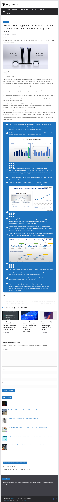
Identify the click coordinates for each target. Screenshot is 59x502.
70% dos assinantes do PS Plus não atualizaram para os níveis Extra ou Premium (16, 302)
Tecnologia (15, 9)
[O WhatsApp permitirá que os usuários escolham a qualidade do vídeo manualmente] (10, 312)
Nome (4, 369)
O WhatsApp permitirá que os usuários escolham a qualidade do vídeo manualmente (10, 325)
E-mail (4, 376)
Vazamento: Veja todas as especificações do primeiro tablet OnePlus (47, 325)
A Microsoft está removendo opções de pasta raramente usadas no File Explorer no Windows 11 (29, 326)
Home (8, 9)
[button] (29, 10)
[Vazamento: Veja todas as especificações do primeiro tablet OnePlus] (48, 312)
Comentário (5, 349)
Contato (9, 13)
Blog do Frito (13, 34)
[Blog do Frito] (3, 11)
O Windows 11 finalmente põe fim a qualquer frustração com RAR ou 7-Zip (43, 302)
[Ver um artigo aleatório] (55, 11)
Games (34, 9)
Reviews (42, 9)
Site (3, 383)
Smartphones (24, 9)
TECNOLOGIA (6, 22)
